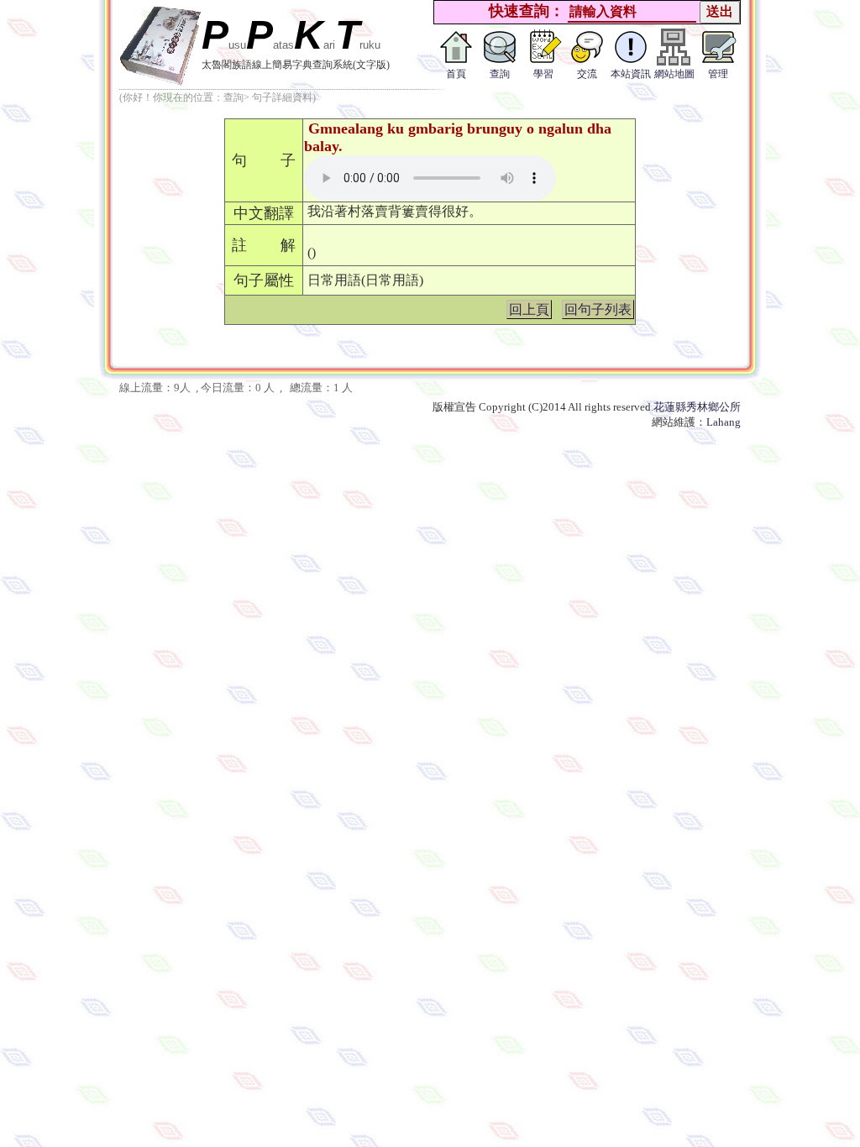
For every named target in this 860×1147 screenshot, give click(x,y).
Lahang (723, 422)
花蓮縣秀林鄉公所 (697, 407)
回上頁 (529, 309)
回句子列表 (598, 309)
